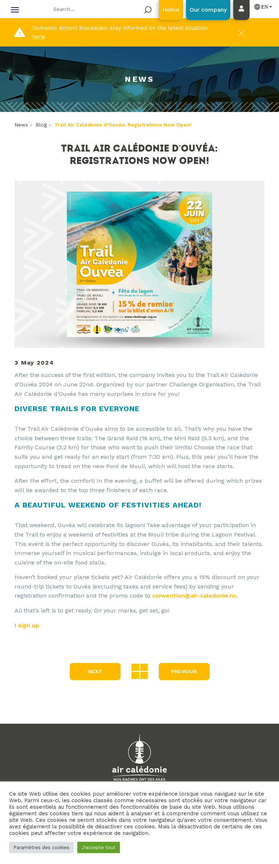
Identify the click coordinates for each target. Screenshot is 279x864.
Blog (41, 125)
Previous (184, 671)
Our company (208, 9)
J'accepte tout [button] (99, 847)
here (38, 36)
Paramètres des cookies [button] (41, 847)
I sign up (27, 625)
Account (243, 17)
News (21, 125)
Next (95, 671)
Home (170, 9)
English (261, 6)
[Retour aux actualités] (140, 670)
